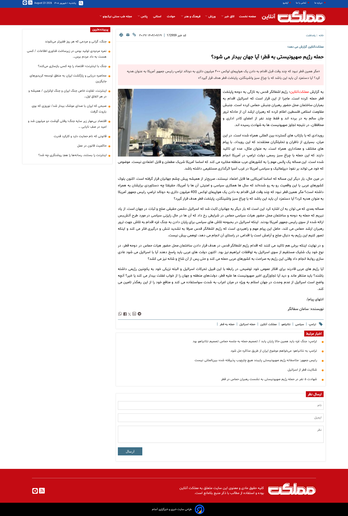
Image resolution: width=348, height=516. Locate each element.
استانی (157, 16)
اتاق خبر (228, 16)
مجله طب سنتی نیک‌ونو (117, 16)
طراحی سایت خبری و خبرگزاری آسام (172, 509)
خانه (321, 35)
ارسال (130, 451)
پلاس (144, 16)
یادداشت (311, 35)
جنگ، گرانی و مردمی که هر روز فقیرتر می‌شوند (76, 41)
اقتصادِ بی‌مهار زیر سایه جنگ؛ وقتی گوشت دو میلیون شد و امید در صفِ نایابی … (67, 124)
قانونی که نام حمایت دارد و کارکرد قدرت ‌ (80, 136)
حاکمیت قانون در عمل (92, 146)
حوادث (171, 16)
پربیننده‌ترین (100, 29)
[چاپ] (121, 36)
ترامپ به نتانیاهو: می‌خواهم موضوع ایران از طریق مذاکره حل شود (274, 351)
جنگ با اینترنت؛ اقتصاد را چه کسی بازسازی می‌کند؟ (72, 66)
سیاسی (299, 324)
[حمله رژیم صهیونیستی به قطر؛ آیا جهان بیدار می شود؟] (169, 123)
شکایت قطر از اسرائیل (302, 370)
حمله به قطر (227, 324)
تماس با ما (301, 3)
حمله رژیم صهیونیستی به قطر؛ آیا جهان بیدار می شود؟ (267, 57)
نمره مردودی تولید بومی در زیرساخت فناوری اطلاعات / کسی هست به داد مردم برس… (67, 54)
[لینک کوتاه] (134, 36)
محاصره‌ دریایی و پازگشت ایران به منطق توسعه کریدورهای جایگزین (68, 78)
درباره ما (318, 3)
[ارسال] (128, 36)
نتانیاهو (285, 324)
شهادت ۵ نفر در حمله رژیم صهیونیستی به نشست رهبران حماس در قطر (269, 379)
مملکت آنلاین (268, 324)
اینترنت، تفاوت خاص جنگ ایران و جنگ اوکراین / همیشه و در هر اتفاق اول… (67, 94)
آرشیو (285, 3)
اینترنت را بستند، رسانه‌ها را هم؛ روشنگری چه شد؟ (72, 155)
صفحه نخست (247, 16)
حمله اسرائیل (246, 324)
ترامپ (312, 324)
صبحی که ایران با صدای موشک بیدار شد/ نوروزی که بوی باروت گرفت (69, 109)
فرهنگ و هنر (191, 16)
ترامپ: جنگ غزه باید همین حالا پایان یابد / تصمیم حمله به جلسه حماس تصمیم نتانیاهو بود (255, 341)
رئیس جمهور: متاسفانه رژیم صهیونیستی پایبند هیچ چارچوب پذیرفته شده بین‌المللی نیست (256, 360)
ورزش (211, 16)
